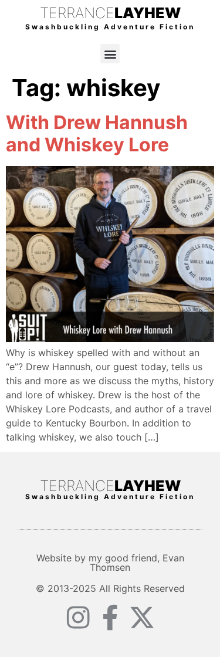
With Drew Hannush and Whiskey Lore (97, 133)
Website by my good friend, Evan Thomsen (110, 562)
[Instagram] (79, 618)
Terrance (110, 13)
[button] (110, 53)
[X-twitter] (142, 618)
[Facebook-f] (110, 618)
